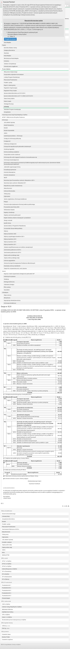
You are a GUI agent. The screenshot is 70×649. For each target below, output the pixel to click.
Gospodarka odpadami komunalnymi (14, 74)
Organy (4, 45)
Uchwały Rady (6, 516)
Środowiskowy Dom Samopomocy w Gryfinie (14, 619)
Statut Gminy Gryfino (9, 98)
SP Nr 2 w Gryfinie (6, 563)
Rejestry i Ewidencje (9, 212)
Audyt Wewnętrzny (9, 125)
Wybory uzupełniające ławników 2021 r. (14, 236)
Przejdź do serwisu (10, 39)
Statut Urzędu (7, 101)
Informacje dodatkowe (10, 303)
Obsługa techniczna (9, 281)
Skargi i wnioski (8, 220)
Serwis (4, 271)
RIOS (3, 552)
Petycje (6, 201)
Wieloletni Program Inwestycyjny (12, 109)
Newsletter (7, 290)
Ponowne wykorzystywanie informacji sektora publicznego (19, 204)
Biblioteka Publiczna (7, 609)
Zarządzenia (7, 112)
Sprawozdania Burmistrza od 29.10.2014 (14, 93)
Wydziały (6, 53)
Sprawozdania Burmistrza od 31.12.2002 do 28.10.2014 (18, 96)
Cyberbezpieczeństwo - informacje (13, 135)
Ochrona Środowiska (9, 191)
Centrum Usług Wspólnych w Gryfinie (12, 606)
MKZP (5, 177)
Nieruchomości (8, 188)
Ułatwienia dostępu (9, 284)
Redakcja (6, 279)
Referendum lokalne (9, 209)
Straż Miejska (7, 42)
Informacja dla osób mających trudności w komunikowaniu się (20, 157)
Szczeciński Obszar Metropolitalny (13, 228)
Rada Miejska (7, 55)
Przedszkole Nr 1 (6, 585)
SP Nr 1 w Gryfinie (6, 561)
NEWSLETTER (5, 555)
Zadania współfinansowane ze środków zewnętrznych (18, 247)
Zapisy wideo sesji (7, 547)
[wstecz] (62, 506)
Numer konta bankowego (8, 513)
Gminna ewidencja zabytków (11, 152)
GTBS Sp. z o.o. (6, 625)
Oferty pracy (7, 193)
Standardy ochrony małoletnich (12, 266)
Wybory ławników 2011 (10, 244)
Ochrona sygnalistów (9, 260)
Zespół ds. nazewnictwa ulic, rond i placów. (15, 268)
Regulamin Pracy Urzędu (10, 90)
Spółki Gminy (7, 223)
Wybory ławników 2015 (10, 242)
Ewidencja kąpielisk (9, 149)
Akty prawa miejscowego (10, 72)
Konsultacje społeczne (10, 169)
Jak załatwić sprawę (9, 122)
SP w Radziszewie (7, 576)
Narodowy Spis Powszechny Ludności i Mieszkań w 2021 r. (19, 180)
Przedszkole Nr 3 (6, 590)
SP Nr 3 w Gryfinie (6, 566)
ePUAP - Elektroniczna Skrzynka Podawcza (13, 117)
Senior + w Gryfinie (7, 617)
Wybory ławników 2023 (10, 233)
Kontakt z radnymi (7, 542)
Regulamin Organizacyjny (10, 88)
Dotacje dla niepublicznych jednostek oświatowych (17, 146)
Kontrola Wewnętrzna (9, 172)
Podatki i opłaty (8, 82)
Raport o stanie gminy (9, 85)
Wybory (6, 231)
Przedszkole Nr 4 (6, 593)
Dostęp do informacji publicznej (12, 138)
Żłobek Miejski (6, 598)
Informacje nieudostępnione (11, 160)
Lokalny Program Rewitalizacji (12, 77)
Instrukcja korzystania (9, 276)
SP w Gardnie (5, 574)
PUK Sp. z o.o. (5, 628)
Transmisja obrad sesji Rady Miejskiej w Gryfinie (14, 114)
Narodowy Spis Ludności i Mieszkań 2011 (15, 183)
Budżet (6, 128)
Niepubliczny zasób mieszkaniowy (13, 185)
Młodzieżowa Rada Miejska (11, 58)
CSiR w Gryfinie (6, 604)
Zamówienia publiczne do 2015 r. (12, 252)
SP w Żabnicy (5, 579)
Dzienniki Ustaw (6, 634)
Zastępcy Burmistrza (9, 50)
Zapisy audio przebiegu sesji (11, 255)
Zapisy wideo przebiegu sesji (11, 258)
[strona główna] (66, 506)
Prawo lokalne (6, 69)
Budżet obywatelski (9, 130)
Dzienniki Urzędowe (7, 639)
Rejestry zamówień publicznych (12, 215)
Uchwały (6, 106)
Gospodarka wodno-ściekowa (12, 154)
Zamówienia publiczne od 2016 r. (12, 249)
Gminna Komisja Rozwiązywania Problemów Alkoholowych (19, 263)
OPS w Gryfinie (6, 614)
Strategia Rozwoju (9, 104)
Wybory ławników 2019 (10, 239)
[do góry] (64, 506)
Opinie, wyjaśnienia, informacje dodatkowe (15, 199)
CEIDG (5, 133)
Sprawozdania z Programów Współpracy (15, 225)
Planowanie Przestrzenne (10, 80)
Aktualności (7, 297)
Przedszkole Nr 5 (6, 595)
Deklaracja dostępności (10, 144)
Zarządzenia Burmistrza (8, 519)
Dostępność (7, 141)
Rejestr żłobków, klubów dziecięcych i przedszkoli (17, 217)
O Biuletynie (5, 292)
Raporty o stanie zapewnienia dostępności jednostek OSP (19, 273)
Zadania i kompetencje (10, 63)
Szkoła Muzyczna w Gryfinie (9, 569)
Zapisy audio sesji (7, 544)
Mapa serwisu (7, 295)
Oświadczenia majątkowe (11, 66)
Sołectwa (6, 61)
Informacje (5, 120)
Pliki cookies (7, 287)
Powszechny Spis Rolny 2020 (11, 207)
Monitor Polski (6, 637)
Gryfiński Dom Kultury (7, 612)
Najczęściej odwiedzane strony (12, 300)
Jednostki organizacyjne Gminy (12, 167)
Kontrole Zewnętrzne (9, 175)
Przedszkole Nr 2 (6, 587)
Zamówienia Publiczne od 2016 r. (10, 529)
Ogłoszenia (7, 196)
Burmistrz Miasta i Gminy (10, 47)
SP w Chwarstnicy (6, 571)
